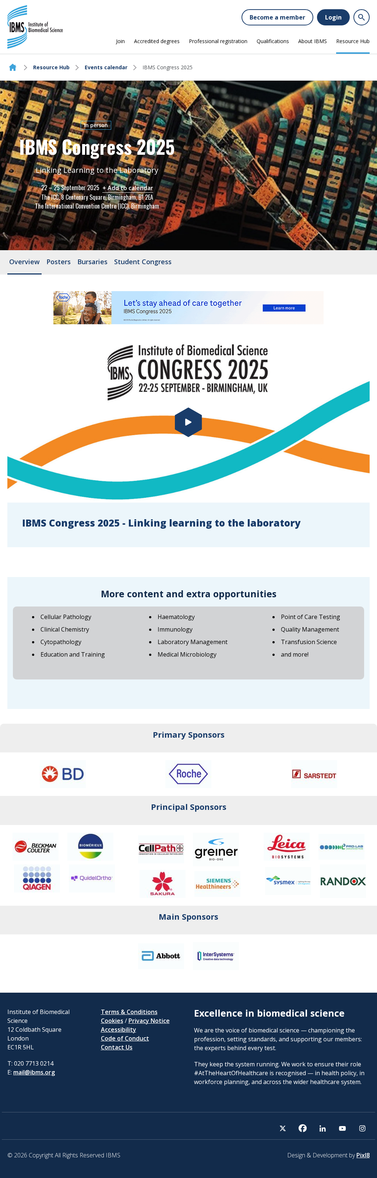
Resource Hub (353, 41)
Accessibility (118, 1029)
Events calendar (106, 67)
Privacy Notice (149, 1021)
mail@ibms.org (34, 1072)
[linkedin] (322, 1128)
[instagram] (362, 1128)
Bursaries (92, 261)
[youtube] (342, 1128)
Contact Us (117, 1047)
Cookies (112, 1021)
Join (120, 41)
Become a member (277, 17)
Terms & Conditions (129, 1012)
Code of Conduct (125, 1038)
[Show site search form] (361, 17)
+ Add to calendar (127, 188)
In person (96, 125)
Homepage (12, 67)
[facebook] (302, 1128)
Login (333, 17)
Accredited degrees (157, 41)
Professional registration (218, 41)
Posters (58, 261)
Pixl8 (363, 1155)
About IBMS (312, 41)
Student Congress (143, 261)
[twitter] (282, 1128)
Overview (24, 261)
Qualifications (273, 41)
